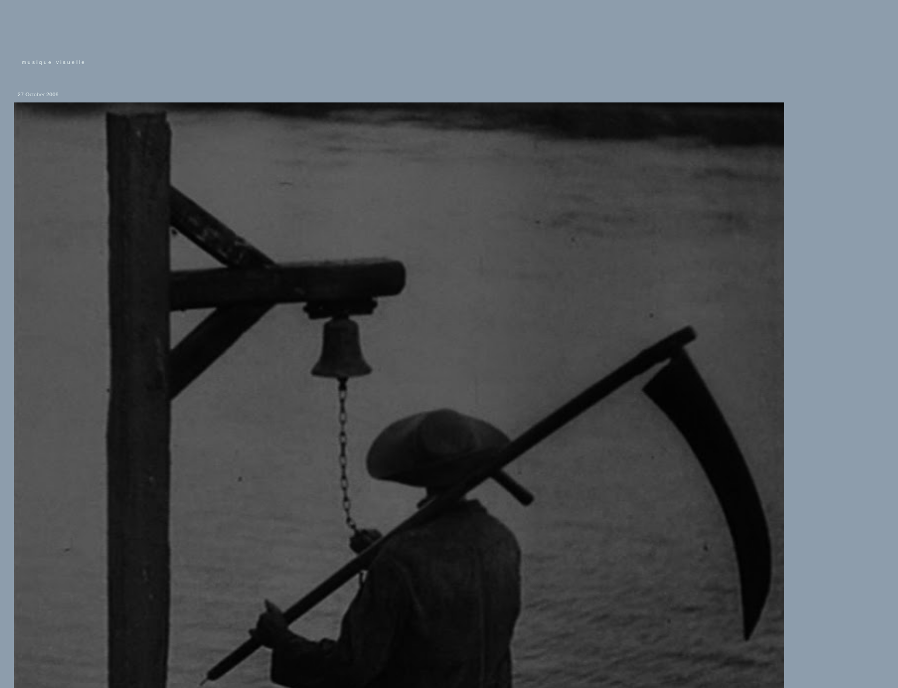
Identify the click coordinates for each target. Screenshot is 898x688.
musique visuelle (54, 62)
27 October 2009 (38, 94)
